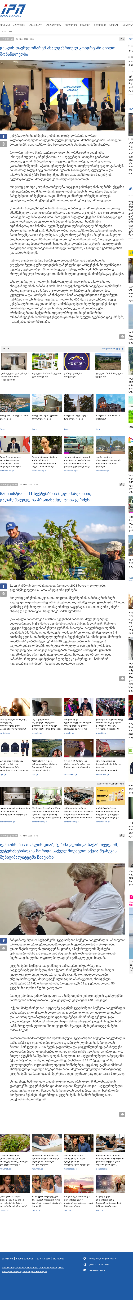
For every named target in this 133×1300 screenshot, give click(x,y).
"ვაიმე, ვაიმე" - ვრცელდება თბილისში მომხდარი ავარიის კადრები (108, 462)
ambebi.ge (5, 733)
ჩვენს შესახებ (24, 1259)
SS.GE (6, 348)
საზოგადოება (53, 25)
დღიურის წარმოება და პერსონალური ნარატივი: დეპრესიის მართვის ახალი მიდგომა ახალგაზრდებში (46, 1161)
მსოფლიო (71, 25)
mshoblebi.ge (70, 1169)
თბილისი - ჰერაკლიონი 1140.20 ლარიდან (45, 417)
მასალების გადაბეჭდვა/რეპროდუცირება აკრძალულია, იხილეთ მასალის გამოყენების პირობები (33, 1269)
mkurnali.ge (5, 1169)
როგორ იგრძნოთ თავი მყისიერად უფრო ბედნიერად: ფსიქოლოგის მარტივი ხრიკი (78, 1201)
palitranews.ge (70, 774)
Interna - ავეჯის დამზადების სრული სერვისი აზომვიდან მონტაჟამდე (15, 811)
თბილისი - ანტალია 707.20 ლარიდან (14, 417)
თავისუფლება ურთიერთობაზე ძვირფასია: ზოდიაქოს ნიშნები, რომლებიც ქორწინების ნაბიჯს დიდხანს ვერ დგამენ (108, 1205)
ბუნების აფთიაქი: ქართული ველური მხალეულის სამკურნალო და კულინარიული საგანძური (14, 1161)
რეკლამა (58, 1259)
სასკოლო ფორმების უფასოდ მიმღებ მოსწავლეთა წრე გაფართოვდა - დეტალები (14, 765)
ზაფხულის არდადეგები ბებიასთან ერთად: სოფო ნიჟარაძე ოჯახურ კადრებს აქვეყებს (47, 1201)
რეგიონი (85, 25)
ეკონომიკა (100, 25)
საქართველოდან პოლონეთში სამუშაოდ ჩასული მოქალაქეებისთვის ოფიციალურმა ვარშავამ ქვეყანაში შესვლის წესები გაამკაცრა (110, 770)
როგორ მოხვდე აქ (112, 348)
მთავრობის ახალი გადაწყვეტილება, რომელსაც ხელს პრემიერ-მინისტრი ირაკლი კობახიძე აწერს (13, 463)
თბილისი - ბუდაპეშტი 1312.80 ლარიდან (76, 417)
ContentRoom (117, 784)
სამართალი (35, 25)
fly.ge (2, 429)
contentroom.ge (7, 822)
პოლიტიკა (19, 25)
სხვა (4, 31)
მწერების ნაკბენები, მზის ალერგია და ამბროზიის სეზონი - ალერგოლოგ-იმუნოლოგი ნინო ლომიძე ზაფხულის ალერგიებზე (46, 814)
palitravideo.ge (7, 470)
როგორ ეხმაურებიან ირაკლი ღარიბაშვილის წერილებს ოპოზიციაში (77, 764)
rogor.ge (68, 1210)
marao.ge (4, 1210)
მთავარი (5, 25)
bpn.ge (3, 774)
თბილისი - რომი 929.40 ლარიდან (108, 417)
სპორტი (113, 25)
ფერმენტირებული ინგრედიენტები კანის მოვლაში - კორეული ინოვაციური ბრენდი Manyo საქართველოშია (108, 814)
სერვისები (43, 1259)
